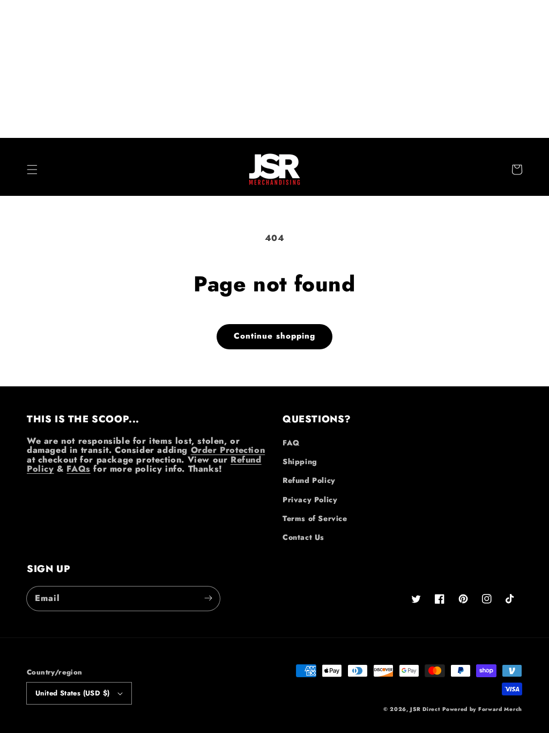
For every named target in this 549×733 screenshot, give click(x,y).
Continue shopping (274, 336)
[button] (32, 169)
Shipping (300, 461)
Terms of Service (315, 518)
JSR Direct (425, 709)
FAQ (291, 442)
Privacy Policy (310, 499)
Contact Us (303, 537)
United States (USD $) (72, 693)
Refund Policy (309, 480)
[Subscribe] (208, 598)
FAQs (78, 469)
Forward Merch (500, 709)
